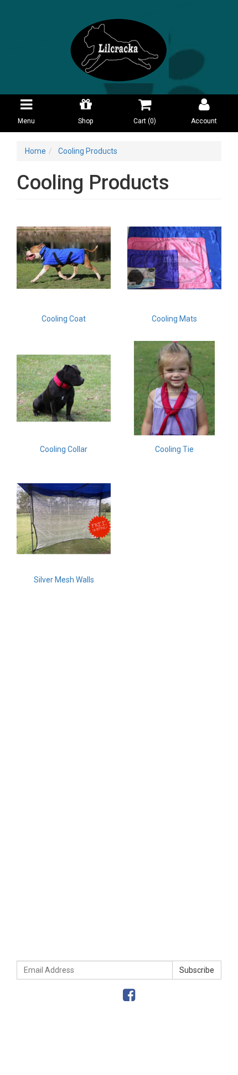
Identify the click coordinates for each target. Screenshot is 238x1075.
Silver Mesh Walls (64, 579)
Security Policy (119, 916)
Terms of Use (119, 846)
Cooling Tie (174, 449)
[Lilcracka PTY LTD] (119, 46)
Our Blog (119, 784)
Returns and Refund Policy (119, 892)
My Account (119, 651)
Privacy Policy (119, 869)
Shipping (119, 760)
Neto (157, 1059)
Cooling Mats (174, 318)
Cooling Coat (64, 318)
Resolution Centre (119, 698)
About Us (119, 737)
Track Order (119, 675)
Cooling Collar (63, 449)
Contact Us (119, 807)
